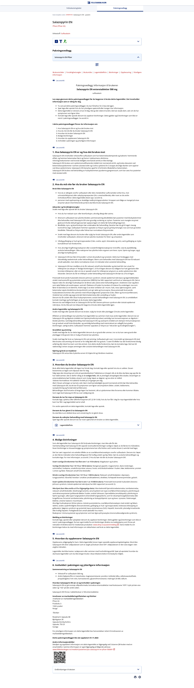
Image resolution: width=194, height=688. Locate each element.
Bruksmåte (87, 72)
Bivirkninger (113, 72)
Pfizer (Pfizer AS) (59, 26)
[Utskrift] (135, 677)
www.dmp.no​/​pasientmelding (105, 524)
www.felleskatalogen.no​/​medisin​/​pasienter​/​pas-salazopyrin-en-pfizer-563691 (83, 649)
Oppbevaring (126, 72)
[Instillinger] (139, 677)
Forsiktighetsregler (73, 72)
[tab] (74, 8)
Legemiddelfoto (100, 72)
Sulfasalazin (65, 33)
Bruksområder (58, 72)
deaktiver (69, 15)
